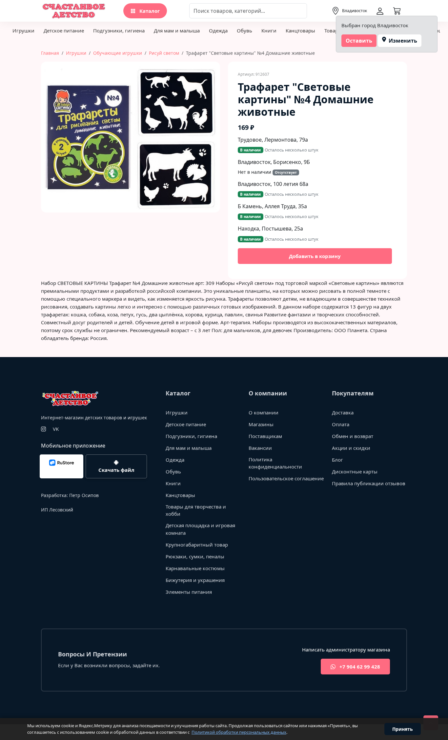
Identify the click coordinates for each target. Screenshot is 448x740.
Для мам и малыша (177, 30)
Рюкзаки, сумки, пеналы (195, 556)
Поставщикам (265, 436)
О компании (263, 412)
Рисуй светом (164, 53)
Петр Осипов (84, 495)
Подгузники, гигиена (119, 30)
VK (56, 429)
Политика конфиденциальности (275, 463)
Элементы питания (189, 592)
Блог (337, 459)
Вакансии (260, 448)
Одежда (218, 30)
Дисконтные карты (354, 471)
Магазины (261, 424)
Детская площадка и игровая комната (200, 529)
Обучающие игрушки (117, 53)
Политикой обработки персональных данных (239, 732)
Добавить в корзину (315, 256)
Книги (268, 30)
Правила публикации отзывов (368, 483)
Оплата (340, 424)
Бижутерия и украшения (195, 580)
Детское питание (64, 30)
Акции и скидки (351, 448)
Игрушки (23, 30)
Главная (50, 53)
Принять (402, 729)
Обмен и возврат (352, 436)
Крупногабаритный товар (197, 544)
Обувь (244, 30)
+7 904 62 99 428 (359, 666)
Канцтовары (300, 30)
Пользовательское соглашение (286, 478)
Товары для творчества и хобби (196, 510)
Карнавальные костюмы (195, 568)
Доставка (343, 412)
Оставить (359, 40)
